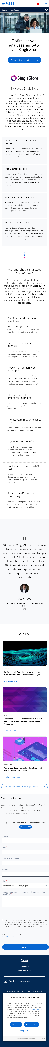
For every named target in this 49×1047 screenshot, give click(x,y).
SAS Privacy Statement (35, 1009)
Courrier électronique (11, 858)
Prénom (5, 836)
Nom (4, 847)
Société (5, 870)
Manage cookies (24, 1031)
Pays (4, 881)
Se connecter (25, 827)
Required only (31, 1024)
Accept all (16, 1024)
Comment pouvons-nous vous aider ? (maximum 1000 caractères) (23, 893)
